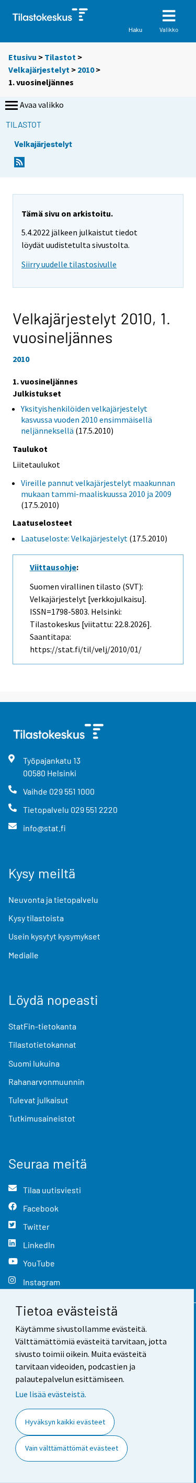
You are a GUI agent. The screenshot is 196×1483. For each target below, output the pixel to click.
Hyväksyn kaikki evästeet (65, 1422)
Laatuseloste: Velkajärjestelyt (74, 538)
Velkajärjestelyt (39, 69)
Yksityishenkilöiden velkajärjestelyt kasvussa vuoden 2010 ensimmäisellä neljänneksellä (86, 419)
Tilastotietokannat (42, 1044)
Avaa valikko (42, 104)
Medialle (23, 955)
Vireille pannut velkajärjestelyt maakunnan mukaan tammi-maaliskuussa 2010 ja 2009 (98, 488)
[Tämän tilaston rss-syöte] (19, 165)
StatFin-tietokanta (42, 1026)
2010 (85, 69)
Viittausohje (53, 567)
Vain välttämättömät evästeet (71, 1448)
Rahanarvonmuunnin (46, 1081)
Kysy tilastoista (36, 918)
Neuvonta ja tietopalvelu (53, 899)
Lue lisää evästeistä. (50, 1394)
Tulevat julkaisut (38, 1100)
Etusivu (22, 57)
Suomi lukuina (34, 1063)
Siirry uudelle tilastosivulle (69, 264)
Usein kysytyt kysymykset (54, 936)
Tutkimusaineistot (41, 1118)
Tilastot (60, 57)
